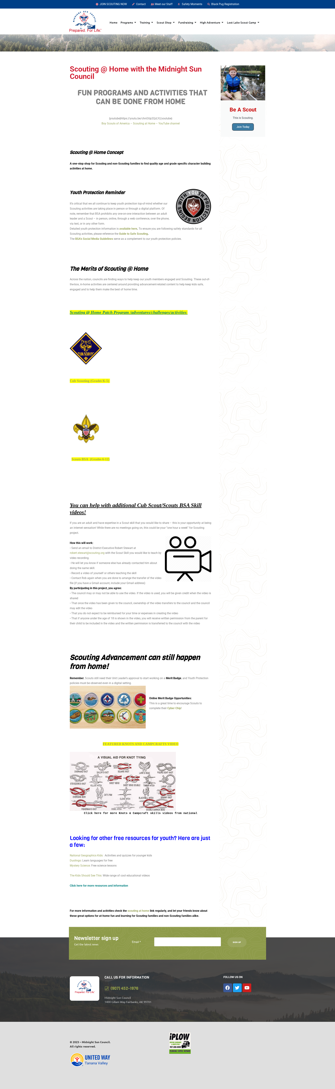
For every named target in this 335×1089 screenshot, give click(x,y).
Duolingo (75, 860)
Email (136, 942)
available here (128, 228)
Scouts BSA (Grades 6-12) (91, 459)
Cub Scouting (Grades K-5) (89, 381)
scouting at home (138, 910)
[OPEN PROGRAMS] (135, 22)
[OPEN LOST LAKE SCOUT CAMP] (258, 22)
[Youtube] (247, 987)
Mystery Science (80, 865)
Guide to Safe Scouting (133, 233)
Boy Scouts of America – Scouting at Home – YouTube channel (141, 123)
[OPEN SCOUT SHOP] (173, 22)
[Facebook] (227, 987)
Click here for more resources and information (99, 885)
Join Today (243, 126)
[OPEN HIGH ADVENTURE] (222, 22)
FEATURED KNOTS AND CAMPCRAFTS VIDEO (140, 744)
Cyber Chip (174, 708)
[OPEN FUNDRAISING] (195, 22)
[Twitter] (237, 987)
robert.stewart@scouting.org (87, 553)
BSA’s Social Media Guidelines (94, 238)
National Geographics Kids (86, 855)
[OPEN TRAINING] (152, 22)
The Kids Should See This (85, 875)
